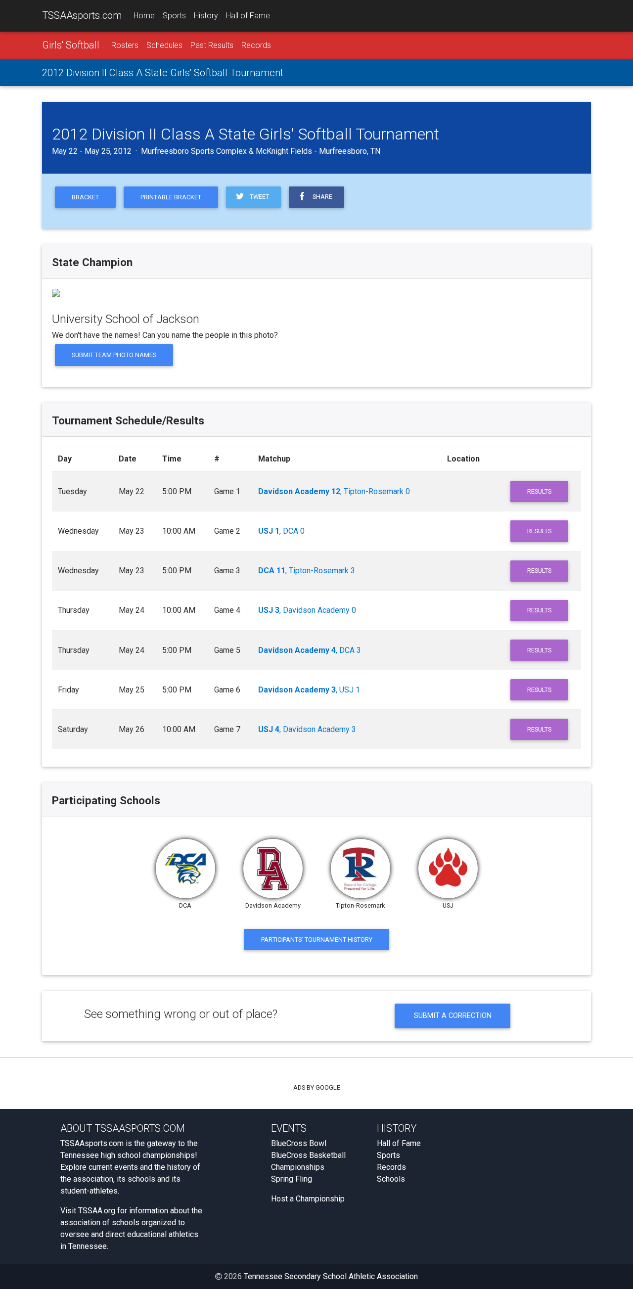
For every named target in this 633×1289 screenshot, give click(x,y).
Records (256, 45)
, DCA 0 (281, 531)
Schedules (164, 45)
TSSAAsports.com (82, 15)
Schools (391, 1179)
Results (539, 491)
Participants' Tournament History (316, 939)
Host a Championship (308, 1198)
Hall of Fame (248, 15)
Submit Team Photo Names (114, 355)
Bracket (85, 197)
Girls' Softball (70, 45)
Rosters (124, 45)
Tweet (258, 196)
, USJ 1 (309, 689)
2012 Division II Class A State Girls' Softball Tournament (162, 73)
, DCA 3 (309, 650)
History (206, 15)
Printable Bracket (170, 197)
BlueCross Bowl (298, 1143)
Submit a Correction (453, 1016)
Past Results (211, 45)
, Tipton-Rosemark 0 (334, 491)
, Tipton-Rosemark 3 (306, 570)
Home (144, 15)
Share (321, 196)
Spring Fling (291, 1179)
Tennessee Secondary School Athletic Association (331, 1276)
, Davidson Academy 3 (307, 729)
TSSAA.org (96, 1210)
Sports (174, 15)
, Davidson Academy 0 (307, 610)
